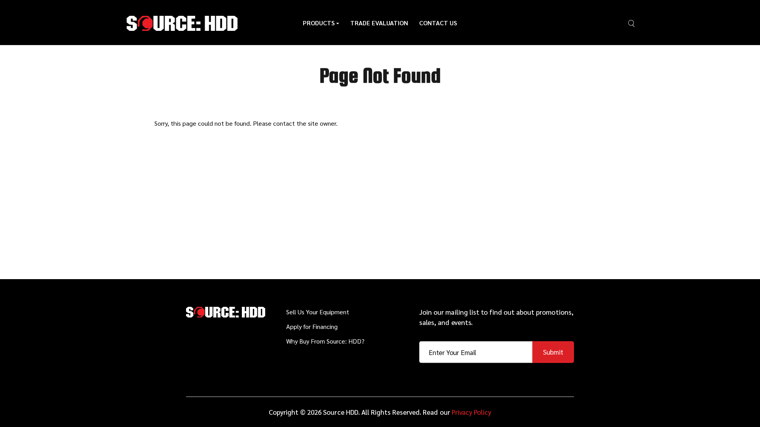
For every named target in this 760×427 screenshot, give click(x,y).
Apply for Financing (312, 326)
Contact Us (438, 23)
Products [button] (319, 23)
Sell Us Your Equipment (317, 312)
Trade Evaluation (379, 23)
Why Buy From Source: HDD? (325, 341)
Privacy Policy (471, 412)
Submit (553, 352)
